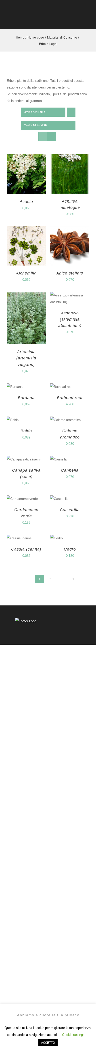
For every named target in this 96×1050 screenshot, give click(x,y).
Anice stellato (69, 273)
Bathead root (70, 397)
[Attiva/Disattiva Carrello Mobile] (79, 20)
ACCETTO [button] (48, 1042)
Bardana (26, 397)
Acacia (26, 201)
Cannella (70, 470)
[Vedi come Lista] (51, 136)
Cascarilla (70, 510)
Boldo (26, 431)
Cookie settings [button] (73, 1035)
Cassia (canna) (26, 549)
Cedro (70, 549)
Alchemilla (26, 273)
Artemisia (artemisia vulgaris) (26, 358)
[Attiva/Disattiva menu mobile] (87, 20)
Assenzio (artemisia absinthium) (69, 319)
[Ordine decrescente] (71, 112)
